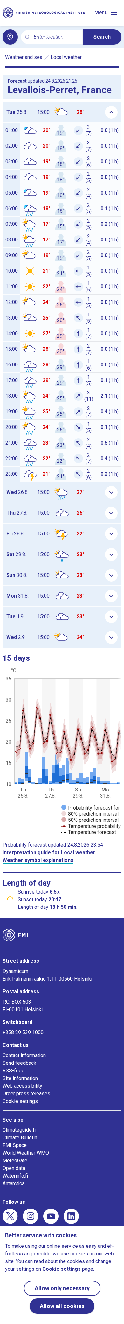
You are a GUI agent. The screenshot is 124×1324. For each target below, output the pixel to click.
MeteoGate (15, 1161)
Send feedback (19, 1063)
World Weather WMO (26, 1153)
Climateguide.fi (19, 1130)
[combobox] (55, 37)
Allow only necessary (62, 1288)
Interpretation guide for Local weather (49, 853)
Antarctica (13, 1184)
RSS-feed (13, 1071)
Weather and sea (23, 57)
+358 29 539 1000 (23, 1032)
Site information (20, 1078)
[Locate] (10, 37)
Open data (14, 1168)
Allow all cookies (62, 1306)
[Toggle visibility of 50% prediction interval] (90, 820)
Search (102, 37)
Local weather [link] (66, 57)
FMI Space (15, 1145)
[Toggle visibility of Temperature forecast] (88, 832)
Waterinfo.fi (15, 1176)
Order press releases (26, 1094)
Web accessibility (22, 1086)
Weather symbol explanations (38, 860)
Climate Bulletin (20, 1138)
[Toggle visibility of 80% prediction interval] (90, 814)
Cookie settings (20, 1101)
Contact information (24, 1055)
